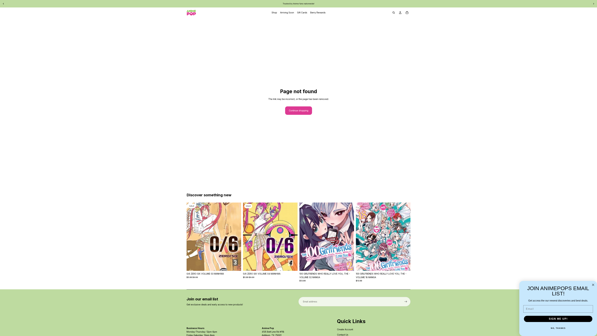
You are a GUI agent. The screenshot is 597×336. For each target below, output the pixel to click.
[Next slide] (593, 3)
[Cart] (407, 12)
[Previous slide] (3, 3)
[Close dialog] (593, 284)
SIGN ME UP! (558, 318)
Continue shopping (298, 110)
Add (295, 266)
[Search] (393, 12)
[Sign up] (406, 301)
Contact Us (342, 334)
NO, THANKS (558, 328)
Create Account (345, 329)
